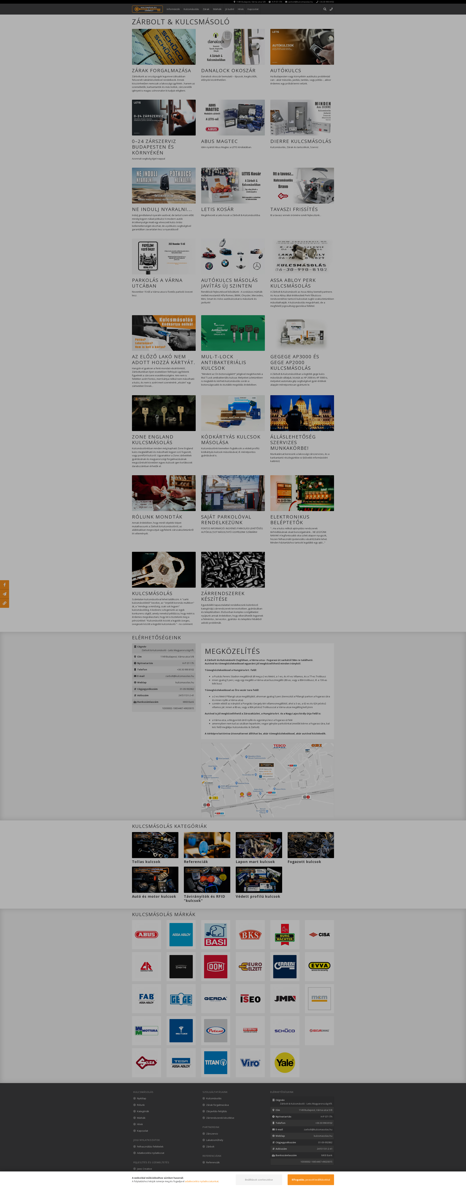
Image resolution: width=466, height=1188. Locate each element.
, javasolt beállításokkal (311, 1179)
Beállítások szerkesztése (259, 1179)
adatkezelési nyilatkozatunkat (201, 1181)
